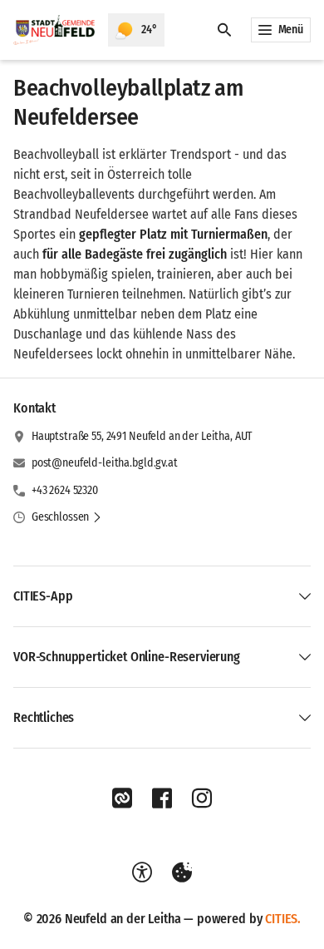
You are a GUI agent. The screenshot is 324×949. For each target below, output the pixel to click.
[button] (67, 517)
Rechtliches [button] (43, 717)
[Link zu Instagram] (202, 798)
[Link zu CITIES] (122, 798)
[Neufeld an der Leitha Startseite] (54, 30)
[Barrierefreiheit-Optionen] (142, 872)
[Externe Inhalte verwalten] (182, 872)
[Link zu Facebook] (162, 798)
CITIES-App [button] (42, 596)
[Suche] (224, 30)
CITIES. (283, 919)
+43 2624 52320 (65, 490)
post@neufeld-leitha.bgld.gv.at (105, 463)
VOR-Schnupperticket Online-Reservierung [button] (126, 657)
